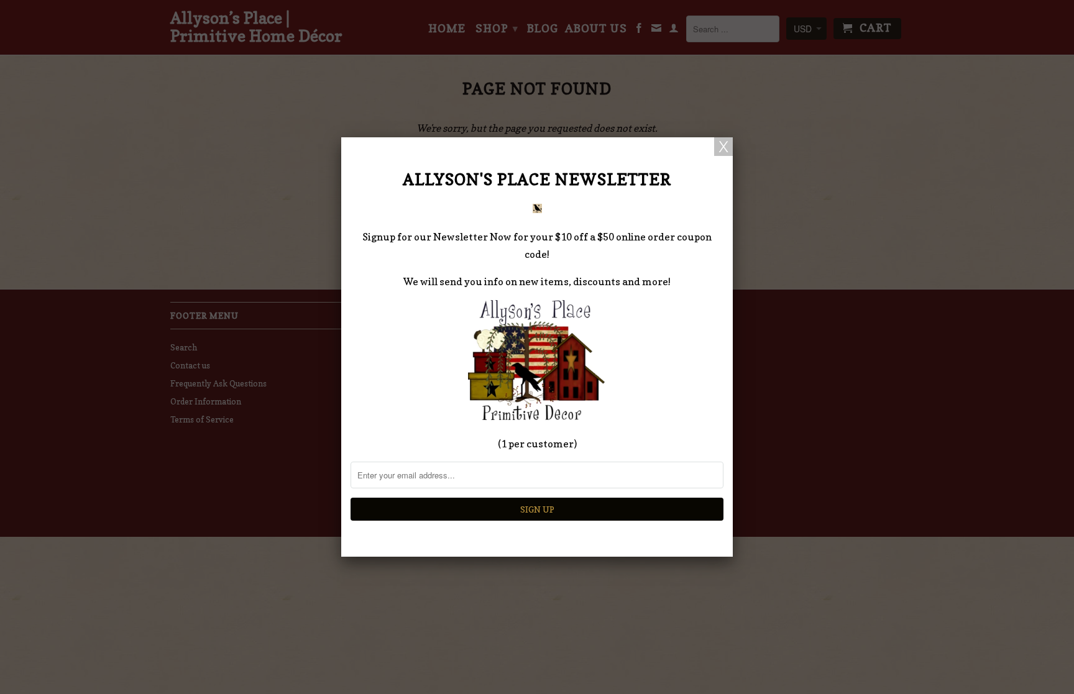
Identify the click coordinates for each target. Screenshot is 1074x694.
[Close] (723, 146)
